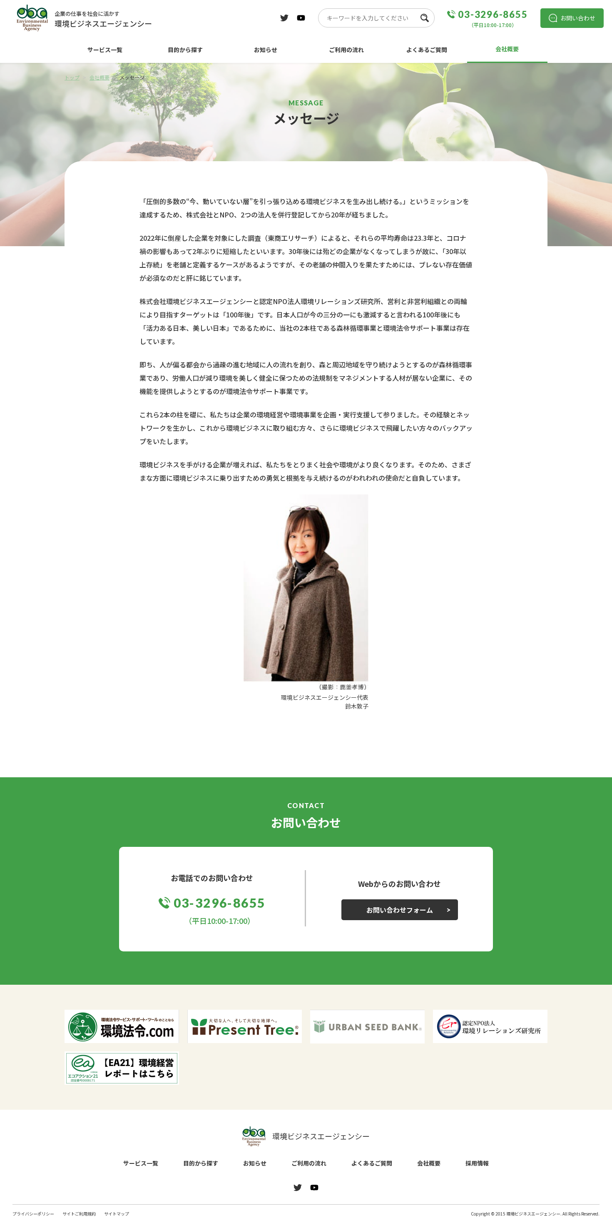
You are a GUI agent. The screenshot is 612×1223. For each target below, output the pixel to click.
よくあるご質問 (426, 49)
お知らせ (265, 49)
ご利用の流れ (346, 49)
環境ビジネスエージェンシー (321, 1136)
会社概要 (507, 49)
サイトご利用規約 (79, 1214)
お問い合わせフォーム (399, 910)
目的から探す (185, 49)
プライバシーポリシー (33, 1214)
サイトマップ (116, 1214)
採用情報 (477, 1163)
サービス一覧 (104, 49)
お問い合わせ (577, 18)
